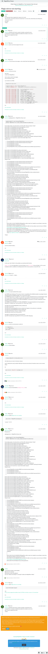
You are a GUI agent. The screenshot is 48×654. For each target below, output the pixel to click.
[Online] (3, 259)
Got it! (24, 644)
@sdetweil (11, 59)
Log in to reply (44, 11)
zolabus (6, 14)
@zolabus (10, 30)
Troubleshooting (9, 11)
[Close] (45, 617)
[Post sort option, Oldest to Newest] (39, 11)
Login (8, 628)
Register (3, 628)
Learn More (15, 642)
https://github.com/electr (14, 232)
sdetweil (6, 43)
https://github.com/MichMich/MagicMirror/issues (16, 227)
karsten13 (6, 259)
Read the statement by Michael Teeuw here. (24, 5)
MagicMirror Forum (9, 1)
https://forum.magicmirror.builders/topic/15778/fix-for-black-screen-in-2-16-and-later (21, 592)
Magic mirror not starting (16, 415)
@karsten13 (11, 273)
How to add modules (8, 50)
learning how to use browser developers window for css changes (14, 109)
